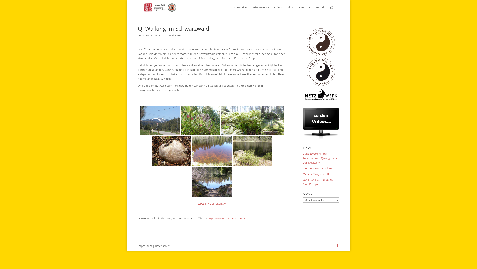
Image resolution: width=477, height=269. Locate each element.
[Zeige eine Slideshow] (212, 203)
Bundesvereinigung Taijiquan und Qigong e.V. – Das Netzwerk (320, 158)
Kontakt (320, 7)
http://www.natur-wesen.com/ (226, 218)
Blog (290, 7)
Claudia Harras (152, 35)
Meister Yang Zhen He (316, 174)
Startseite (240, 7)
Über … (302, 7)
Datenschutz (163, 246)
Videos (278, 7)
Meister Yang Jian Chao (317, 168)
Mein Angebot (260, 7)
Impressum (145, 246)
